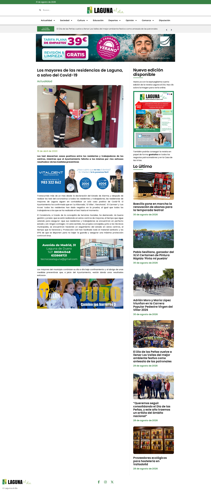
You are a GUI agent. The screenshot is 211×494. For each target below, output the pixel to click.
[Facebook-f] (99, 482)
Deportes (113, 20)
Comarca (146, 20)
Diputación (164, 20)
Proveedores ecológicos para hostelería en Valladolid (150, 461)
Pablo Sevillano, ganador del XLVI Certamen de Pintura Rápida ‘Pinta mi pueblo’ (153, 255)
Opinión (130, 20)
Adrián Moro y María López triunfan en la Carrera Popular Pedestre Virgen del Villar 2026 (153, 305)
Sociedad (64, 20)
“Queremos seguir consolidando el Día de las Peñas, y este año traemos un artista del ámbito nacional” (151, 409)
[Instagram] (105, 482)
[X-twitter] (112, 482)
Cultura (81, 20)
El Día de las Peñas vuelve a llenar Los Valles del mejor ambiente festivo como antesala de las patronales (152, 356)
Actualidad (46, 20)
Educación (98, 20)
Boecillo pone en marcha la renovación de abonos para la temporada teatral (152, 207)
